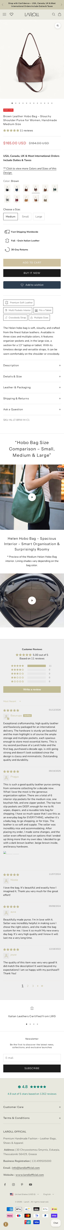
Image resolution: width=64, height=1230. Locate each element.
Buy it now (32, 273)
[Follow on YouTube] (30, 1184)
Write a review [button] (32, 689)
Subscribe (32, 1068)
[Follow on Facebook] (5, 1184)
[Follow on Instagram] (13, 1184)
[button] (11, 130)
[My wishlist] (11, 14)
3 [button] (33, 986)
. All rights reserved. (39, 1202)
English (47, 1194)
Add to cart (32, 262)
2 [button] (28, 986)
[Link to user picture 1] (11, 859)
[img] (11, 710)
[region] (32, 1012)
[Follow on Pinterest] (22, 1184)
